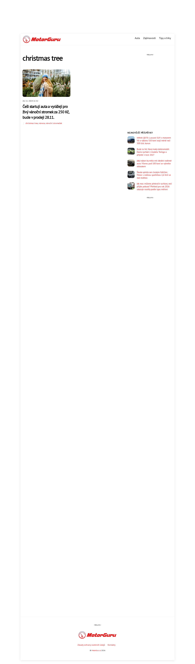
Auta (137, 38)
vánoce (42, 123)
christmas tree (32, 123)
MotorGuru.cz (96, 650)
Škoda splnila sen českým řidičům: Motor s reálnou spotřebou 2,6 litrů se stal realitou (154, 175)
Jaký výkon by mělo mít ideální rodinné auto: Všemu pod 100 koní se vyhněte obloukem (154, 163)
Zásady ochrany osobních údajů (91, 644)
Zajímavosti (149, 38)
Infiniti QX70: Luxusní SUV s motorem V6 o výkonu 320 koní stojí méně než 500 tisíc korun (154, 140)
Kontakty (111, 644)
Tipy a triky (165, 38)
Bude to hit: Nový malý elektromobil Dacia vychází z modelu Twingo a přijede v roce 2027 (153, 152)
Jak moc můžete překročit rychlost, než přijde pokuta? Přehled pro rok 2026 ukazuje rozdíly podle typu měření (154, 186)
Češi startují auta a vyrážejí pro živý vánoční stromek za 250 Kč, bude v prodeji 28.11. (46, 112)
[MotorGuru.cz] (42, 41)
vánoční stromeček (54, 123)
